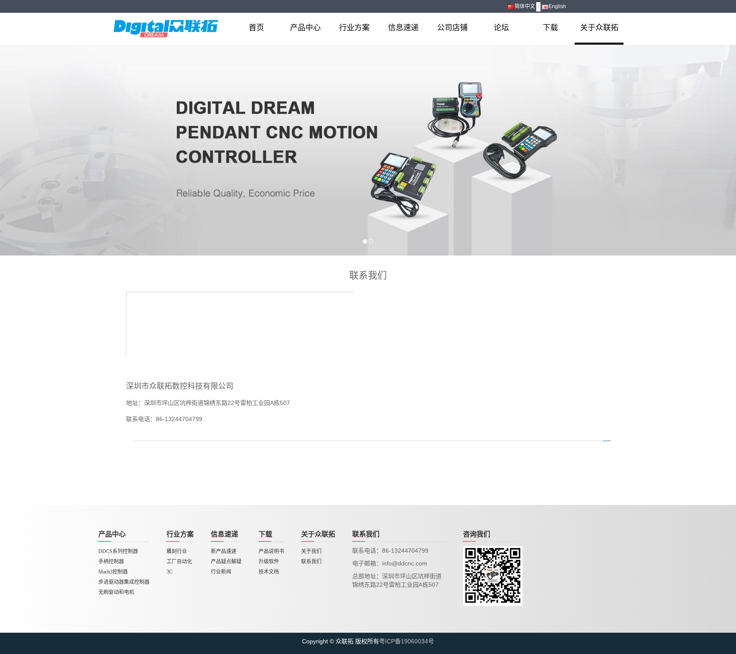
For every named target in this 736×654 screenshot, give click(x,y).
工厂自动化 (179, 562)
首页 (256, 27)
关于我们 (311, 551)
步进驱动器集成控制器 (124, 582)
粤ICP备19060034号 (406, 641)
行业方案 (354, 27)
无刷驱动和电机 (116, 592)
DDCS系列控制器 (118, 551)
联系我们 (311, 562)
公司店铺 (452, 27)
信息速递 (403, 27)
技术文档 (269, 572)
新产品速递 (223, 551)
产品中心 (305, 27)
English (557, 6)
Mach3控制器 (113, 572)
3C (169, 572)
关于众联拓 (599, 27)
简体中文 (525, 6)
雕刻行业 (177, 551)
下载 (550, 27)
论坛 (501, 27)
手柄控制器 (111, 562)
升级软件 (269, 562)
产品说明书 (271, 551)
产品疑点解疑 (226, 562)
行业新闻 (221, 572)
